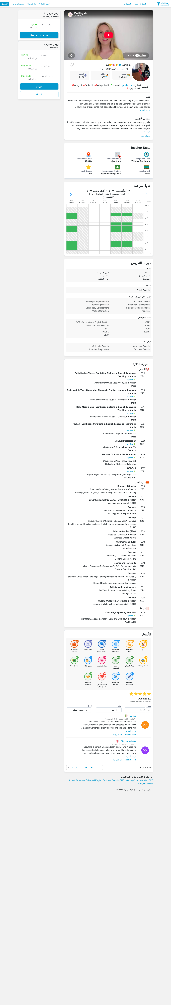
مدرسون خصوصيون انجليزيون (138, 789)
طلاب (103, 73)
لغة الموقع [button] (32, 3)
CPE (151, 780)
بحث (149, 705)
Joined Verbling (114, 158)
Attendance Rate (84, 158)
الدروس (81, 73)
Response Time (143, 158)
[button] (44, 3)
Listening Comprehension (136, 780)
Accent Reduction (77, 780)
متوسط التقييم (86, 171)
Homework (148, 783)
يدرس (124, 73)
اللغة (120, 705)
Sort (90, 705)
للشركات (127, 3)
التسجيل (5, 3)
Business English (111, 780)
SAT (140, 783)
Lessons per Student (111, 171)
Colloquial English (94, 780)
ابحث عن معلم (140, 3)
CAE (122, 780)
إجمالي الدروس (144, 171)
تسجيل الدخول (18, 3)
